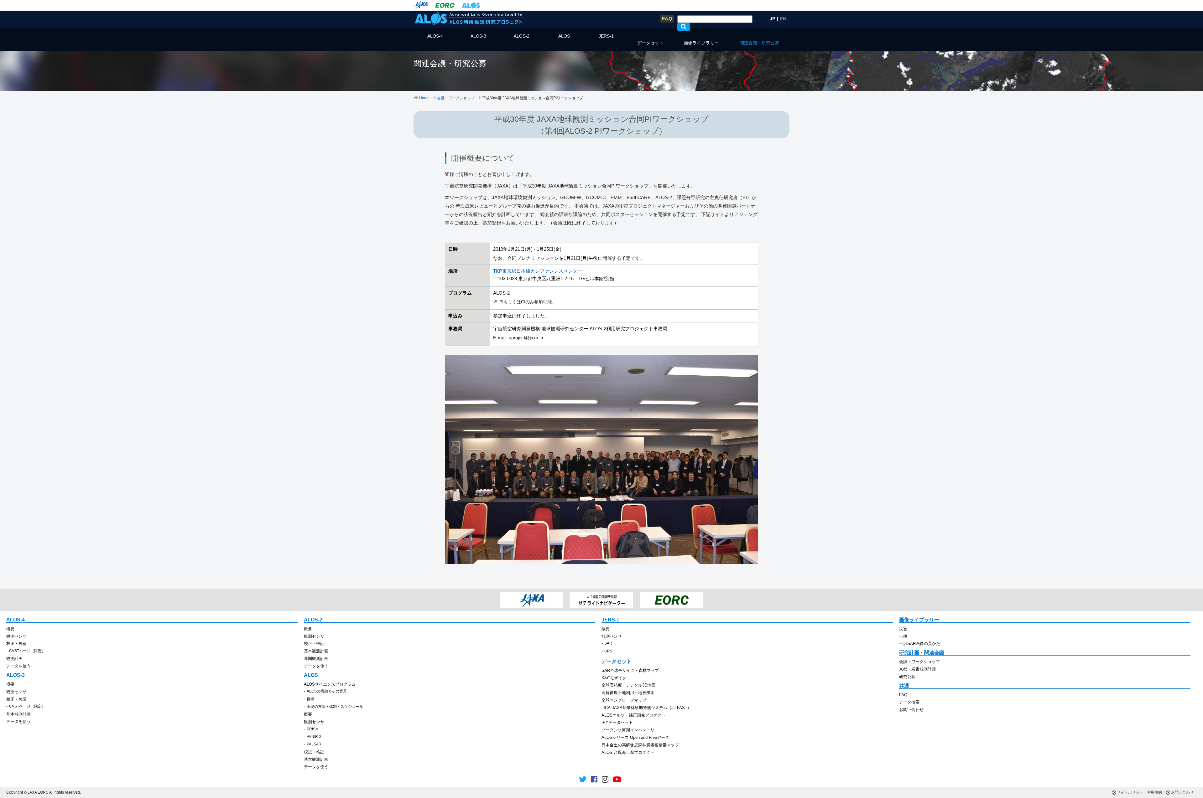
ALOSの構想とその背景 (327, 691)
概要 (10, 628)
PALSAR (314, 744)
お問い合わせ (911, 709)
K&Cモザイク (614, 678)
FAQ (667, 18)
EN (783, 18)
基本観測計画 (316, 651)
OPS (608, 651)
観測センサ (16, 636)
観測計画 (14, 658)
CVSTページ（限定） (27, 651)
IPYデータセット (617, 722)
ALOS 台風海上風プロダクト (628, 752)
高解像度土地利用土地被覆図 (628, 692)
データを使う (18, 666)
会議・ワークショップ (456, 98)
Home (424, 98)
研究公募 (907, 676)
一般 (903, 636)
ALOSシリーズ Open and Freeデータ (635, 737)
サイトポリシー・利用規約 (1139, 792)
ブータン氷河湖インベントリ (628, 730)
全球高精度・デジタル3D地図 (628, 685)
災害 (903, 628)
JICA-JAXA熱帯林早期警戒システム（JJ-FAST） (646, 707)
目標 (310, 699)
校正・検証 (16, 643)
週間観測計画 (316, 658)
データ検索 (909, 702)
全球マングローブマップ (624, 700)
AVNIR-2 (314, 736)
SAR (608, 643)
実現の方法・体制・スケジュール (335, 706)
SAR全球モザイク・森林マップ (630, 670)
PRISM (313, 729)
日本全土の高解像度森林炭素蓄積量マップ (640, 745)
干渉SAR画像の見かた (919, 643)
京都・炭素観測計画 (917, 669)
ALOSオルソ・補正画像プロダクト (633, 715)
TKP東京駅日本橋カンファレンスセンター (537, 271)
